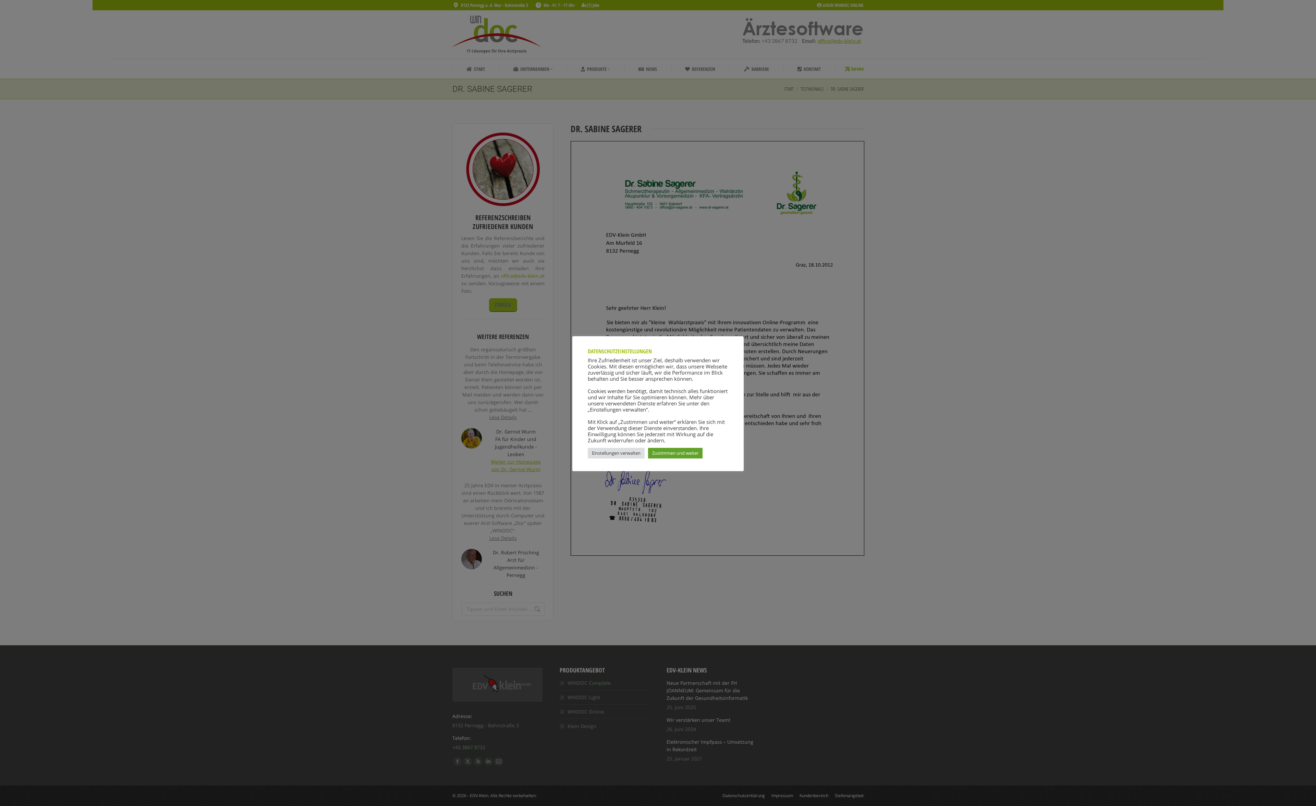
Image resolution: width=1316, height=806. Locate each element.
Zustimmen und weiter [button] (675, 453)
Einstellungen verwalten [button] (616, 453)
